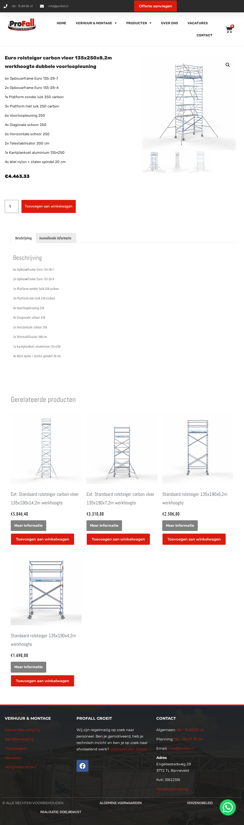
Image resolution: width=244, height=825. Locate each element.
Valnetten (13, 757)
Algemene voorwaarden (121, 803)
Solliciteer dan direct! (129, 749)
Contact (205, 35)
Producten (136, 23)
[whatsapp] (227, 807)
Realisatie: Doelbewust (60, 812)
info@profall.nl (181, 748)
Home (61, 23)
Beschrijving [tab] (23, 238)
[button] (228, 65)
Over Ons (169, 23)
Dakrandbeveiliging (22, 730)
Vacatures (198, 23)
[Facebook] (82, 766)
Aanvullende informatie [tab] (55, 238)
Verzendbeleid (200, 803)
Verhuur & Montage (94, 23)
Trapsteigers (15, 748)
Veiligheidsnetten (20, 767)
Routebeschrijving (172, 789)
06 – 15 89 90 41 (189, 730)
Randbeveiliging (19, 739)
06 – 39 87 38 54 (188, 739)
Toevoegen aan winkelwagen (48, 206)
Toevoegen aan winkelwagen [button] (42, 539)
